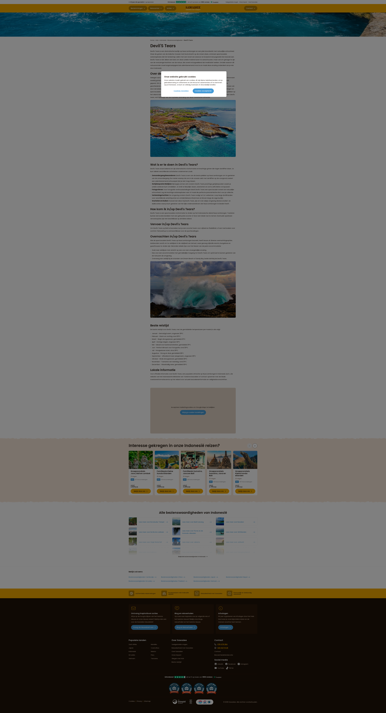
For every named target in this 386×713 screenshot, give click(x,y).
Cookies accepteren (203, 91)
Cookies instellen (181, 91)
